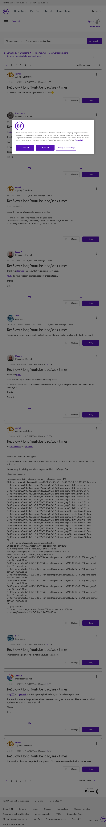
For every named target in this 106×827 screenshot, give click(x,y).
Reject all (45, 147)
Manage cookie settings (66, 147)
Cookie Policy (79, 140)
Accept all (25, 147)
